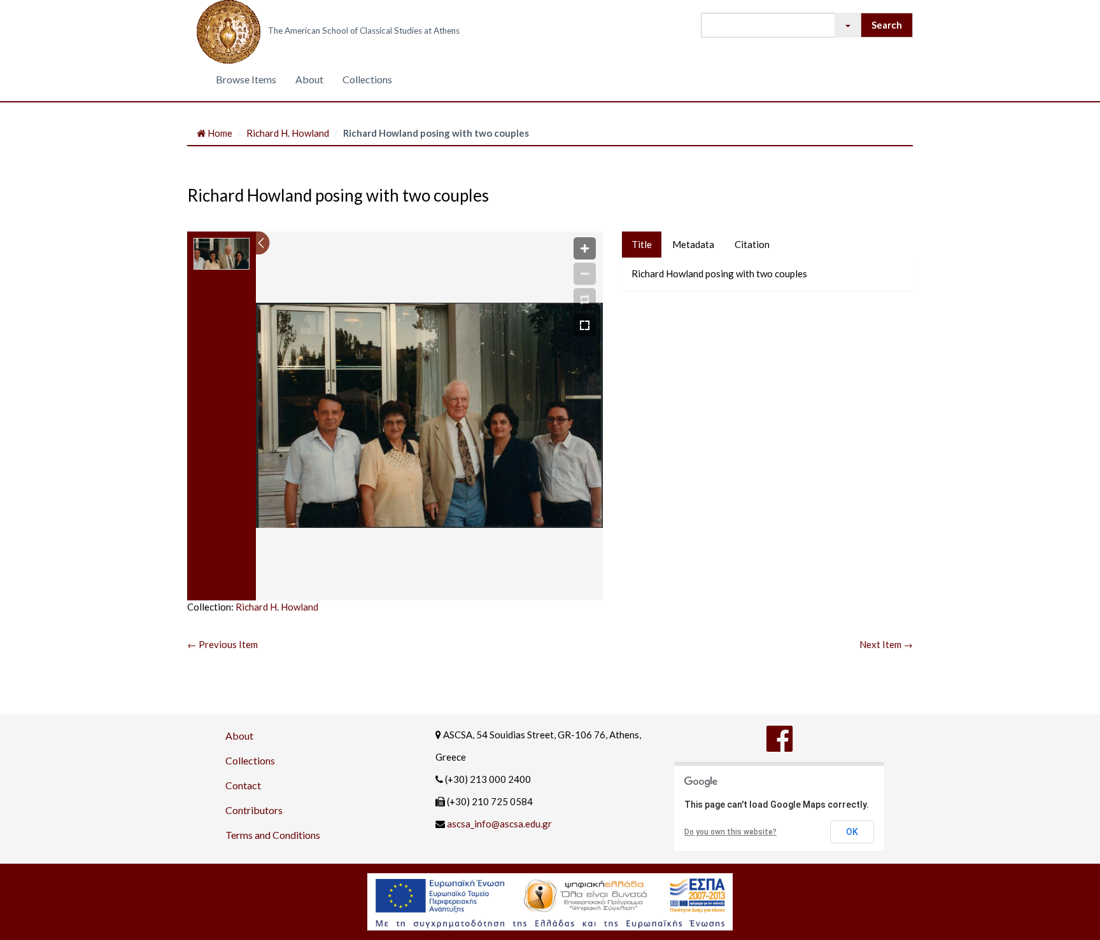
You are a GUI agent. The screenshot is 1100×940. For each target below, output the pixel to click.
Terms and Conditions (272, 835)
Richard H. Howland (287, 133)
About (309, 79)
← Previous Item (222, 644)
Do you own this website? (730, 831)
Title (641, 244)
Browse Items (246, 79)
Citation (752, 244)
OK (852, 832)
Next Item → (886, 644)
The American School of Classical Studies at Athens (364, 30)
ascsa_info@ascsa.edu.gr (499, 823)
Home (219, 133)
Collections (367, 79)
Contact (243, 785)
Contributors (254, 810)
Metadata (693, 244)
